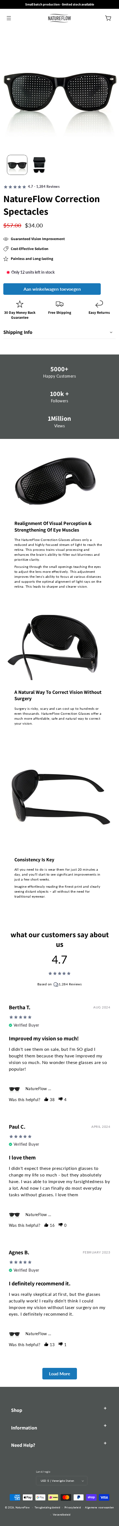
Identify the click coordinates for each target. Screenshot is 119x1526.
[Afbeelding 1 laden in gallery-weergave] (17, 165)
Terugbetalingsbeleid (47, 1507)
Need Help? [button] (23, 1445)
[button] (9, 18)
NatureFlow (22, 1507)
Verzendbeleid (61, 1514)
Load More (59, 1373)
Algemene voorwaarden (99, 1507)
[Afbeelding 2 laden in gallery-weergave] (39, 165)
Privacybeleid (72, 1507)
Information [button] (24, 1428)
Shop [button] (16, 1410)
